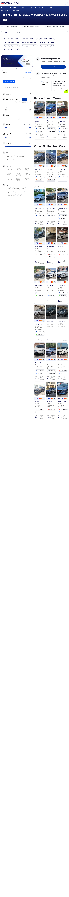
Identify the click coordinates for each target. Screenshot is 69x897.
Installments (25, 102)
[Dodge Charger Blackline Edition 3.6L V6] (51, 362)
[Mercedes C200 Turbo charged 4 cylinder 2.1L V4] (51, 169)
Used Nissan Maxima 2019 (47, 46)
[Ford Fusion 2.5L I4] (62, 207)
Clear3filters (28, 72)
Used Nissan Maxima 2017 (11, 50)
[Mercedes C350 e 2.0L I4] (39, 285)
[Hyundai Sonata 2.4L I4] (51, 246)
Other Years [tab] (8, 32)
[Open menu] (45, 3)
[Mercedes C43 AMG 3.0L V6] (51, 401)
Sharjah (27, 192)
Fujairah (9, 192)
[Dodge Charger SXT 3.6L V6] (51, 207)
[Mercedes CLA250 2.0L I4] (39, 246)
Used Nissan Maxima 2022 (47, 42)
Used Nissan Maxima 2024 (11, 42)
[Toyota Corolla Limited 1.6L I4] (51, 285)
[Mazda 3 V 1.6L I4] (62, 362)
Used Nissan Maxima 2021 (11, 46)
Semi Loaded (20, 156)
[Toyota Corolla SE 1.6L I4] (39, 362)
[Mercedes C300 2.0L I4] (39, 169)
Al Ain (20, 195)
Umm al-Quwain (11, 195)
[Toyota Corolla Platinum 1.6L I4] (39, 323)
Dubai (8, 188)
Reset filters (53, 67)
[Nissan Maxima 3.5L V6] (51, 120)
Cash (10, 102)
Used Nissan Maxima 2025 (47, 38)
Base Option (10, 156)
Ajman (23, 188)
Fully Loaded (10, 159)
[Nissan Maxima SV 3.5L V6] (39, 120)
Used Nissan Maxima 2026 (29, 38)
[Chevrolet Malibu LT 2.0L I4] (39, 207)
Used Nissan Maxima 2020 (29, 46)
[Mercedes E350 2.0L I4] (62, 169)
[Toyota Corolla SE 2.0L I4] (51, 323)
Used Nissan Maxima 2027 (11, 38)
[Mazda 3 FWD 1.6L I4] (62, 401)
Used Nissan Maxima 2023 (29, 42)
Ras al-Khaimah (18, 192)
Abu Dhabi (16, 188)
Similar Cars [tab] (18, 32)
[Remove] (13, 81)
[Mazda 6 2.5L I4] (39, 401)
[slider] (6, 110)
